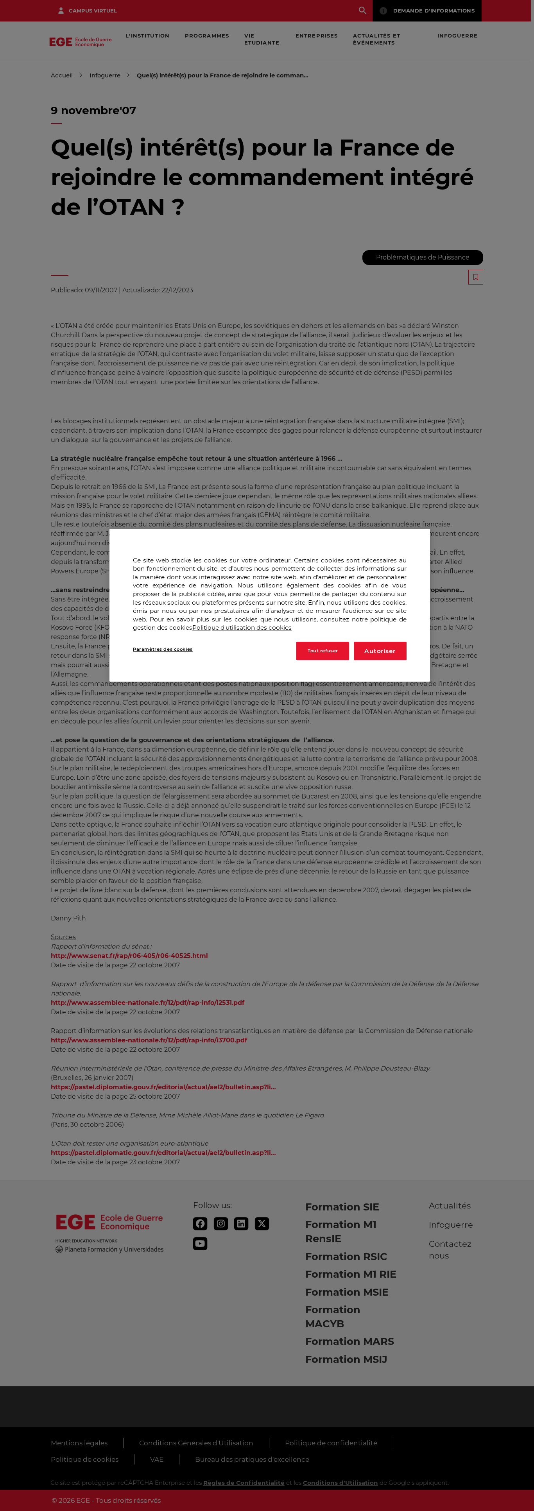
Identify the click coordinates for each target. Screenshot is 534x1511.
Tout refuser (323, 650)
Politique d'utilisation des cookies (242, 628)
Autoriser (380, 651)
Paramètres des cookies (163, 649)
